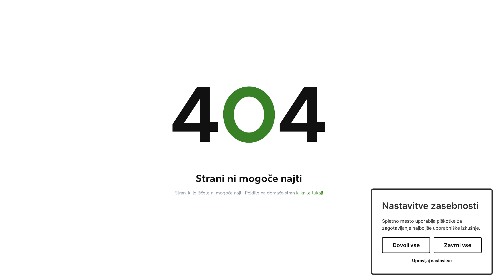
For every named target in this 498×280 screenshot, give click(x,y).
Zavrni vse (457, 245)
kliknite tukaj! (309, 193)
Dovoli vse (406, 245)
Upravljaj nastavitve (432, 260)
